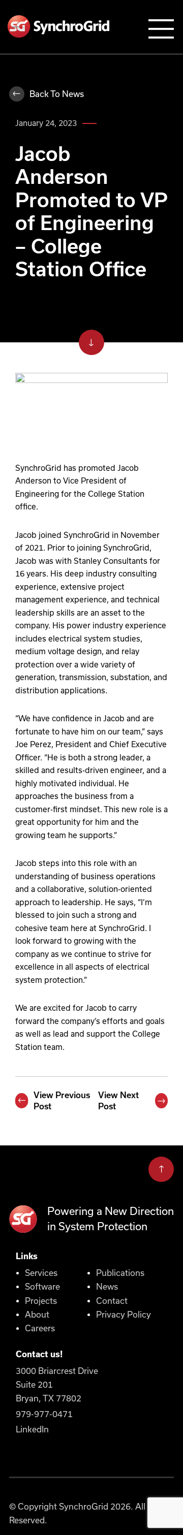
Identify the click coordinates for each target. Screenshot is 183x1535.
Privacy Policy (123, 1314)
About (37, 1314)
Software (42, 1286)
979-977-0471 (44, 1414)
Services (41, 1272)
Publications (120, 1272)
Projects (41, 1300)
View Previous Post (62, 1101)
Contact (112, 1300)
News (107, 1286)
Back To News (56, 94)
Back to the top (161, 1166)
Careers (40, 1328)
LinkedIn (32, 1429)
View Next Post (118, 1101)
